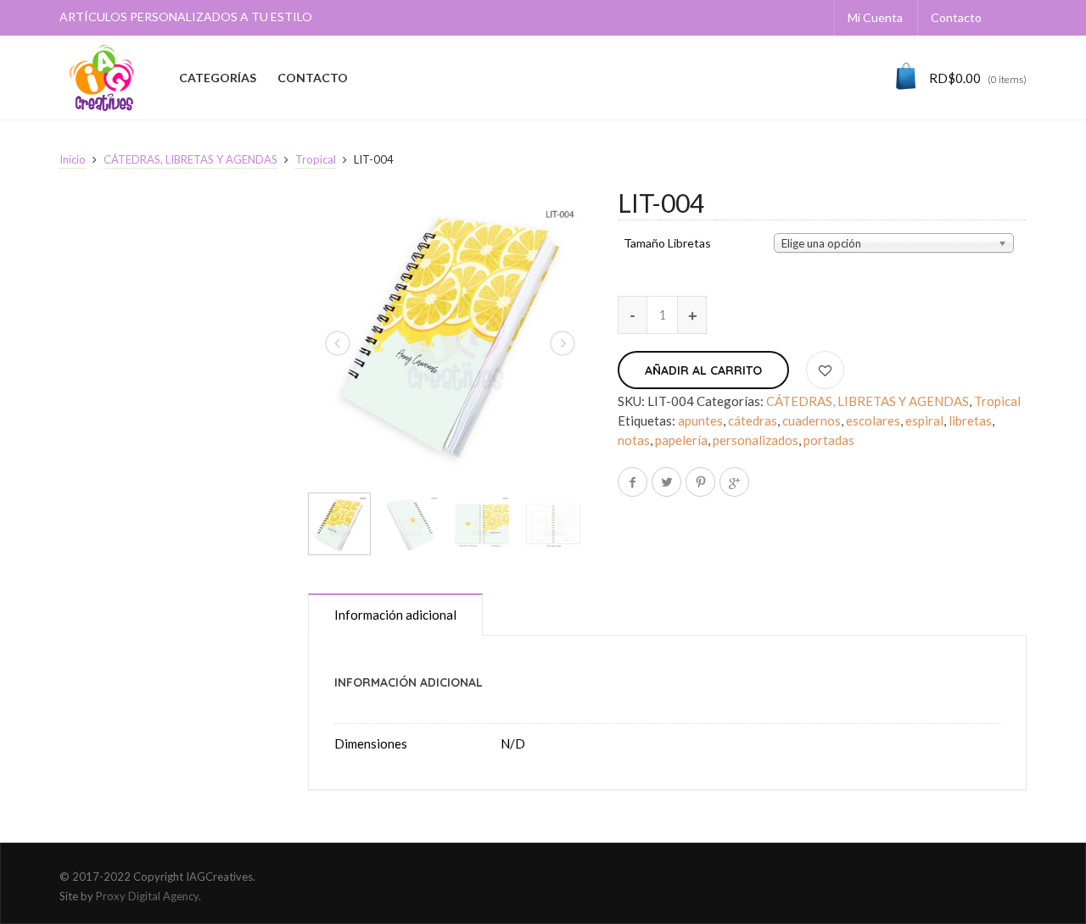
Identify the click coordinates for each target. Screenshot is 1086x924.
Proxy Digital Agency (147, 896)
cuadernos (811, 420)
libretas (970, 420)
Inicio (72, 159)
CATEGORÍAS (217, 77)
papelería (681, 440)
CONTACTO (312, 77)
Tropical (315, 159)
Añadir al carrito (703, 370)
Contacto (956, 17)
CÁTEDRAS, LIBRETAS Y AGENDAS (190, 159)
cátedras (752, 420)
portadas (828, 440)
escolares (873, 420)
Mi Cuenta (875, 17)
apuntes (700, 420)
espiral (924, 420)
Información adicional (395, 614)
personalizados (755, 440)
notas (634, 440)
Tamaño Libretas (667, 243)
